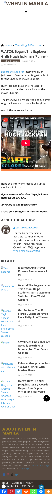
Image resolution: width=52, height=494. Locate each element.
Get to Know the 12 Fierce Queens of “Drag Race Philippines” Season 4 (33, 315)
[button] (6, 486)
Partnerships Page (40, 465)
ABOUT (29, 483)
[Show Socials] (41, 487)
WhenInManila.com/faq (26, 250)
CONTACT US (28, 485)
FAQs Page (24, 468)
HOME (5, 483)
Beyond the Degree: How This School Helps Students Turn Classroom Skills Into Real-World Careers (34, 292)
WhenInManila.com (27, 227)
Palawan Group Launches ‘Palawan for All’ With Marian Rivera (34, 366)
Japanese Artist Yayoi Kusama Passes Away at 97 (33, 271)
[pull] (26, 12)
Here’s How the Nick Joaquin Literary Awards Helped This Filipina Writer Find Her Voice (33, 386)
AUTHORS (17, 483)
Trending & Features (10, 61)
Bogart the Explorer (12, 71)
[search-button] (46, 398)
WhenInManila (10, 64)
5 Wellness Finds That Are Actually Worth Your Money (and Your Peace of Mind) (34, 347)
